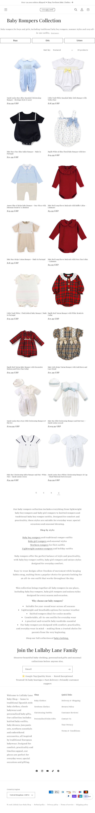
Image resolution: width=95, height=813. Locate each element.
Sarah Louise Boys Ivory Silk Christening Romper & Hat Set (26, 422)
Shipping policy (82, 805)
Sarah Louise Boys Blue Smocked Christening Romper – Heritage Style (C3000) (24, 99)
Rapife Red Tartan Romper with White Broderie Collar (66, 314)
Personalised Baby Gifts (45, 719)
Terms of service (67, 805)
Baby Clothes (40, 700)
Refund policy (39, 805)
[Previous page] (36, 493)
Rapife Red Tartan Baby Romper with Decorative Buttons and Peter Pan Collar (25, 368)
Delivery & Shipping (71, 700)
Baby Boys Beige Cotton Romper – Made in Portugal (26, 259)
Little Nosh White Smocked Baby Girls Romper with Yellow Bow (67, 99)
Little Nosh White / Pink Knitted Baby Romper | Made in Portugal (27, 314)
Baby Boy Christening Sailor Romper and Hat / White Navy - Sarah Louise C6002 (27, 476)
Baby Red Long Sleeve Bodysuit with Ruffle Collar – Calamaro (67, 206)
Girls (47, 41)
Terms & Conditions (71, 731)
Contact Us (66, 719)
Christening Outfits (43, 713)
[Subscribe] (69, 669)
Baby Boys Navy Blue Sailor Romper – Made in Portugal (24, 153)
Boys (15, 41)
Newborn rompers (39, 545)
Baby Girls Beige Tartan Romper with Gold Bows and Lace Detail (67, 368)
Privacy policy (52, 805)
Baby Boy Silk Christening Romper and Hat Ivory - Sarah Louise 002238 (67, 422)
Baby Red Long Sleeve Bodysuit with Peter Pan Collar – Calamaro (68, 260)
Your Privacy (67, 725)
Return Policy (68, 706)
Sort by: (47, 50)
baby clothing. (61, 638)
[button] (6, 10)
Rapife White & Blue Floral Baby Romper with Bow (67, 152)
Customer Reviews (70, 713)
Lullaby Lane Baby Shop (22, 805)
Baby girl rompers (37, 541)
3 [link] (58, 492)
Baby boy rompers (31, 537)
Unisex (79, 41)
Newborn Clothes (42, 706)
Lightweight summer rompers (37, 548)
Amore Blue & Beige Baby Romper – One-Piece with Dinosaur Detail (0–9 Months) (26, 206)
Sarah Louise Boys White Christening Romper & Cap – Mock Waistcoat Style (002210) (67, 476)
